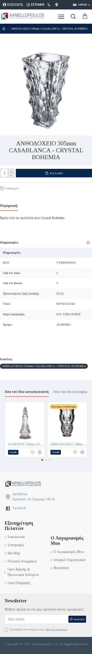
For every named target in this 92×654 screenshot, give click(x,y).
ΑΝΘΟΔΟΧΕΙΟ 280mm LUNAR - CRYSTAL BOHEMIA (68, 444)
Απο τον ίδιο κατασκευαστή (27, 392)
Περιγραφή (8, 205)
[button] (42, 460)
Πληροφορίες (9, 242)
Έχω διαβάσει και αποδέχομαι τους (38, 629)
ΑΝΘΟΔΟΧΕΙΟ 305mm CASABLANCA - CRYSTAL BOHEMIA (44, 366)
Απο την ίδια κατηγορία (72, 392)
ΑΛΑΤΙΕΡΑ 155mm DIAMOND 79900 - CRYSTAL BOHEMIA (25, 444)
